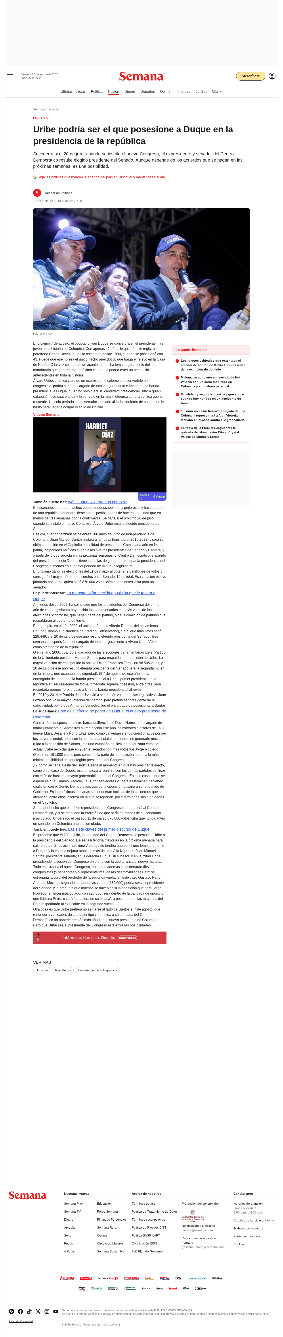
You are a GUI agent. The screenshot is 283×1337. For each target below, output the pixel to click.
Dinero (68, 1219)
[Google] (11, 1311)
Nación (54, 109)
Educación (104, 1203)
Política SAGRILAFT (146, 1235)
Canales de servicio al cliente (253, 1220)
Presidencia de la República (97, 970)
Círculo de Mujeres (110, 1243)
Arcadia (69, 1227)
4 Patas (69, 1251)
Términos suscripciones (148, 1219)
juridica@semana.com (197, 1230)
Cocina (102, 1235)
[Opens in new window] (20, 1311)
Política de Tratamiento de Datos (155, 1211)
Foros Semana (107, 1211)
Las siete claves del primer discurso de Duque (108, 829)
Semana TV (72, 1211)
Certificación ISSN (144, 1243)
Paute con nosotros (247, 1236)
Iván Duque (63, 970)
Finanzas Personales (111, 1219)
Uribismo (42, 970)
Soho (67, 1235)
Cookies (239, 1244)
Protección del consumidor (200, 1203)
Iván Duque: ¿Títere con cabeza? (97, 502)
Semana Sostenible (110, 1251)
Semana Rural (107, 1227)
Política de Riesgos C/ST (149, 1227)
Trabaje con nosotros (248, 1228)
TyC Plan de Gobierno (147, 1251)
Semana (39, 109)
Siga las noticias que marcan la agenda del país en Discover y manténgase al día (101, 177)
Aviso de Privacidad (25, 1321)
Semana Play (73, 1203)
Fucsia (68, 1243)
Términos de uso (143, 1203)
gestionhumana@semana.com (203, 1247)
